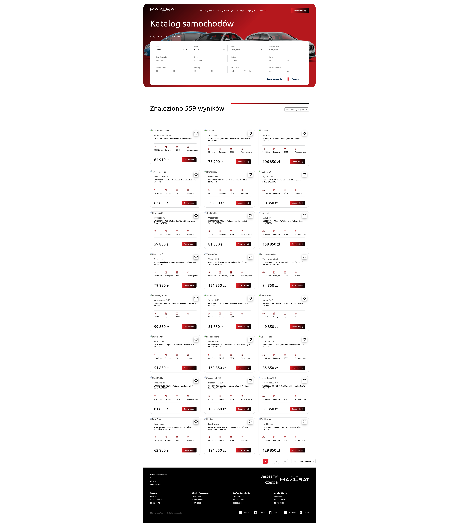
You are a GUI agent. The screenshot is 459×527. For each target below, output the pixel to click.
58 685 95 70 (155, 503)
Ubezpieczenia (155, 484)
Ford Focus (159, 424)
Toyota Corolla (161, 176)
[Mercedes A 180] (267, 378)
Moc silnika (235, 68)
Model (196, 46)
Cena (271, 57)
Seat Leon (213, 135)
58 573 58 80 (196, 503)
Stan (233, 46)
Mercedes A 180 (270, 382)
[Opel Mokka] (211, 213)
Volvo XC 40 (213, 259)
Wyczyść (295, 79)
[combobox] (172, 49)
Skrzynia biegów (161, 57)
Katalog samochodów (158, 474)
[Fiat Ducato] (210, 419)
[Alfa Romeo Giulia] (159, 130)
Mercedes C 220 (215, 382)
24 (285, 461)
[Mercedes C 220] (212, 378)
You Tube (247, 512)
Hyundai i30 (213, 176)
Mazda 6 (266, 135)
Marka (158, 46)
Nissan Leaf (159, 259)
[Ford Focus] (156, 419)
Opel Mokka (213, 217)
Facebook (276, 512)
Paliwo (233, 57)
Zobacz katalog (300, 10)
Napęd (196, 57)
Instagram (292, 512)
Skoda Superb (214, 341)
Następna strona (304, 461)
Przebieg (197, 68)
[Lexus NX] (264, 213)
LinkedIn (262, 512)
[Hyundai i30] (210, 171)
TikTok (306, 512)
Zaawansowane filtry (275, 79)
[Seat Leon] (210, 130)
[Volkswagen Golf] (267, 254)
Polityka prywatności (174, 513)
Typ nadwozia (274, 46)
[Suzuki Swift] (211, 295)
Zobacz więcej (190, 159)
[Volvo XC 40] (211, 254)
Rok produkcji (161, 68)
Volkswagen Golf (270, 259)
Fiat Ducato (213, 424)
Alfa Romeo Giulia (162, 135)
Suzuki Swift (213, 300)
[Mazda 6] (263, 130)
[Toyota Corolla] (158, 171)
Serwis (152, 478)
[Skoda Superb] (211, 336)
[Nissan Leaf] (156, 254)
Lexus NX (266, 217)
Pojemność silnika (275, 68)
